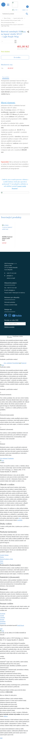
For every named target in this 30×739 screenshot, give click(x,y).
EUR (26, 10)
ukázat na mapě (11, 278)
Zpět (1, 628)
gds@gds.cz (10, 275)
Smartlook (2, 621)
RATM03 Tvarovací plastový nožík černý (7, 238)
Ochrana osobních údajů (10, 304)
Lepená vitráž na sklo (18, 18)
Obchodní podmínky (9, 302)
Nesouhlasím (15, 363)
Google (2, 615)
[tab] (5, 77)
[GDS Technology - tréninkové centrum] (15, 200)
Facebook (2, 613)
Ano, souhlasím (8, 363)
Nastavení (23, 363)
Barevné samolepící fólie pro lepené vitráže (11, 20)
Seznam (2, 619)
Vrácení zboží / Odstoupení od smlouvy (14, 292)
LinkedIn (2, 617)
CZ (16, 10)
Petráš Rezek (20, 625)
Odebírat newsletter (9, 327)
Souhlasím (11, 458)
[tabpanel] (15, 145)
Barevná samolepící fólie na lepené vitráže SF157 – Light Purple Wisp (12, 25)
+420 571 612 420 (11, 273)
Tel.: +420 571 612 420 (10, 287)
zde (20, 518)
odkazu (6, 716)
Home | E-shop (7, 18)
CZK (23, 10)
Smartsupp (3, 623)
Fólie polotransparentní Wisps (7, 22)
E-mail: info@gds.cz (9, 290)
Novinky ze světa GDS (11, 320)
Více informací (4, 458)
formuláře (19, 520)
